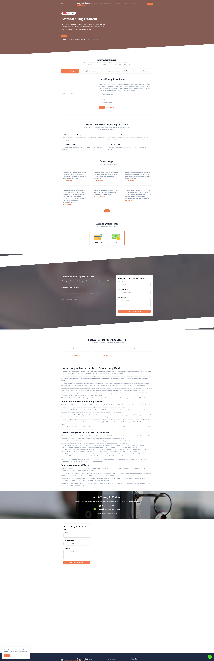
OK (7, 655)
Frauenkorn (138, 349)
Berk (107, 349)
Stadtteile (118, 4)
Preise (126, 4)
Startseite (94, 4)
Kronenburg (76, 355)
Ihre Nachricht (122, 297)
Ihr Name (120, 281)
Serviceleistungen (105, 4)
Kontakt (132, 4)
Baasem (75, 349)
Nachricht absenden (134, 311)
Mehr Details (110, 107)
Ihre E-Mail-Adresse (123, 289)
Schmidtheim (107, 355)
